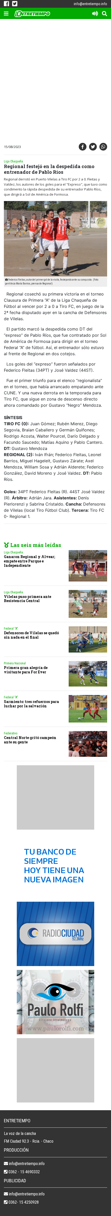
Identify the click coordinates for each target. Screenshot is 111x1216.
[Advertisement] (55, 82)
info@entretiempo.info (90, 4)
